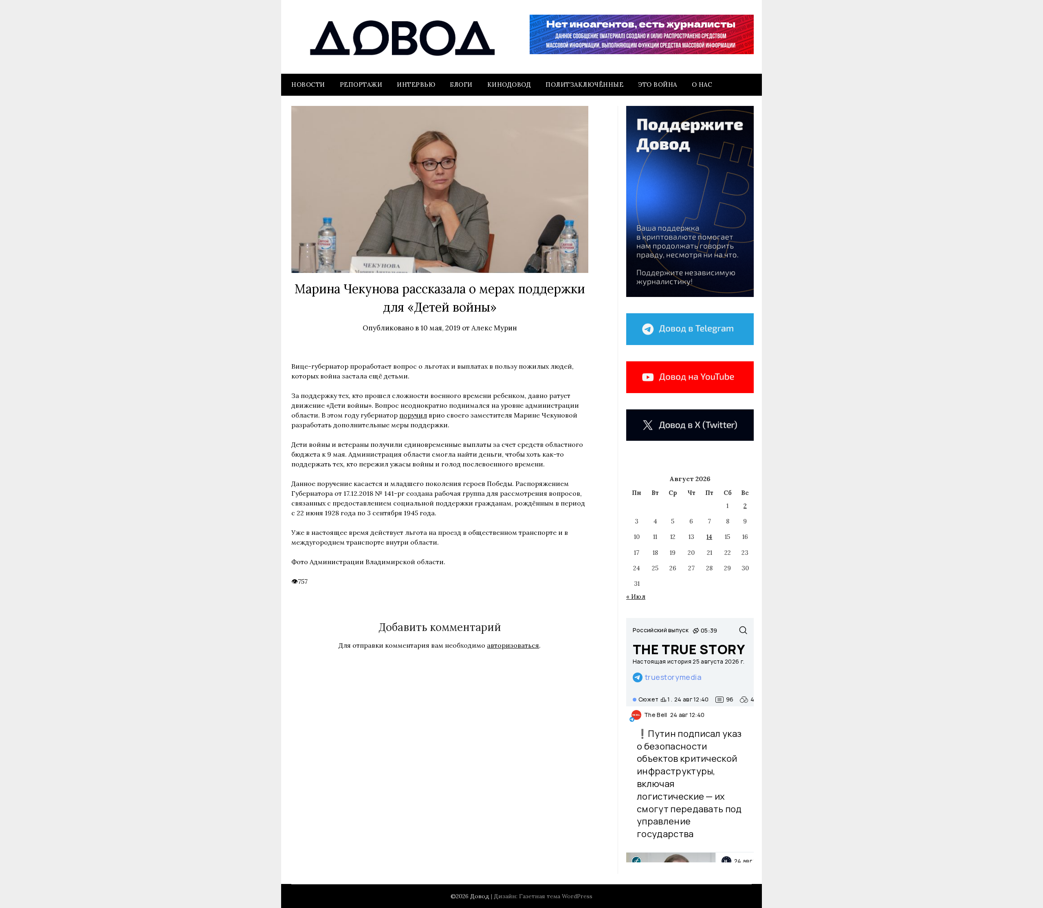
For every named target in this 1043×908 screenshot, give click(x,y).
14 (709, 537)
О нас (702, 84)
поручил (413, 415)
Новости (308, 84)
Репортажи (361, 84)
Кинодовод (509, 84)
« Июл (635, 596)
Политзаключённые (584, 84)
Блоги (461, 84)
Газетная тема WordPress (555, 896)
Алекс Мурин (494, 327)
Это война (657, 84)
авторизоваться (513, 645)
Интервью (416, 84)
